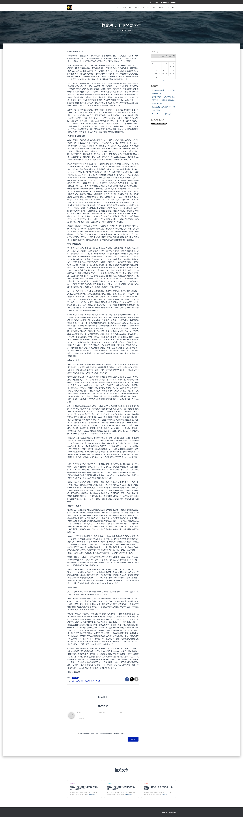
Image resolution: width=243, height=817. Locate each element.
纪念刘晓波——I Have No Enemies (163, 2)
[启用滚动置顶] (239, 813)
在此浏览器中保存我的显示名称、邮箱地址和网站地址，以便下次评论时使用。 (103, 733)
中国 (154, 7)
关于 (168, 7)
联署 (143, 7)
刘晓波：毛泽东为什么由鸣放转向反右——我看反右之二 (84, 788)
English (161, 7)
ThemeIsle (170, 812)
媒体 (130, 7)
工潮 (92, 681)
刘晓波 (78, 681)
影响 (136, 7)
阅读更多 (92, 794)
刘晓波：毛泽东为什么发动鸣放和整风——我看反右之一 (121, 788)
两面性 (73, 681)
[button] (119, 7)
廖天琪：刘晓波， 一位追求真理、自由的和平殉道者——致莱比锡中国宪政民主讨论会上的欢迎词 (163, 100)
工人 (82, 681)
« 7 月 (162, 80)
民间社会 (97, 681)
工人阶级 (87, 681)
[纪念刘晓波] (70, 7)
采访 (148, 7)
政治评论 (75, 677)
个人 (117, 7)
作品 (123, 7)
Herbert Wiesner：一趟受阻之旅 (161, 114)
